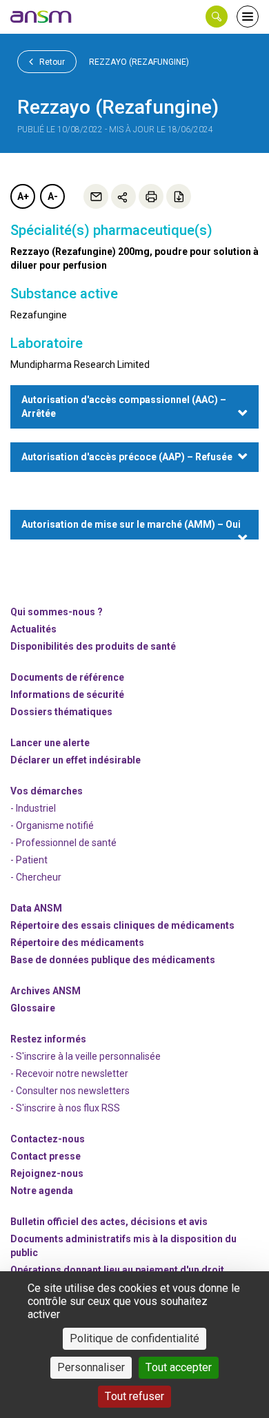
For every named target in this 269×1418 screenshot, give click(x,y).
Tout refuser (134, 1396)
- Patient (29, 859)
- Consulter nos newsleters (70, 1090)
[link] (41, 16)
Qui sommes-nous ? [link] (56, 611)
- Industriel (33, 808)
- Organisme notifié (52, 825)
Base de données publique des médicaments (112, 959)
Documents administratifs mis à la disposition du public (123, 1245)
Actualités (33, 629)
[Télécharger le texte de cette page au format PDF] (178, 196)
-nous (46, 1173)
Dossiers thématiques (61, 711)
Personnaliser (91, 1367)
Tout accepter (179, 1367)
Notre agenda (41, 1190)
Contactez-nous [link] (47, 1138)
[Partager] (123, 196)
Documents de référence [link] (67, 677)
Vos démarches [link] (46, 791)
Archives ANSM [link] (45, 990)
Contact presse (45, 1156)
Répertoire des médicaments (77, 942)
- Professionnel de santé (63, 842)
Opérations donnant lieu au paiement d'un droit (117, 1269)
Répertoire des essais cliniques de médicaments (122, 925)
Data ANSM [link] (36, 908)
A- (53, 196)
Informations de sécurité (67, 694)
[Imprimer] (151, 196)
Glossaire (32, 1008)
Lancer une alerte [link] (50, 742)
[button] (217, 17)
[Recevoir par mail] (95, 196)
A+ (23, 196)
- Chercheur (35, 877)
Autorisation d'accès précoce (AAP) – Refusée (126, 456)
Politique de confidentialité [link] (134, 1338)
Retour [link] (51, 62)
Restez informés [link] (48, 1039)
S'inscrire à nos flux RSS (68, 1107)
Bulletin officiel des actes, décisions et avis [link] (109, 1221)
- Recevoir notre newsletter (69, 1073)
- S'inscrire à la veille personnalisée (85, 1056)
